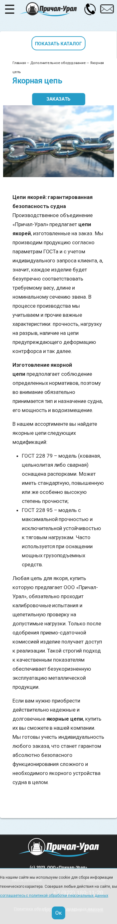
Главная (19, 63)
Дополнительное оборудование (58, 63)
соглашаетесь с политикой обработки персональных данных (54, 895)
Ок (58, 913)
